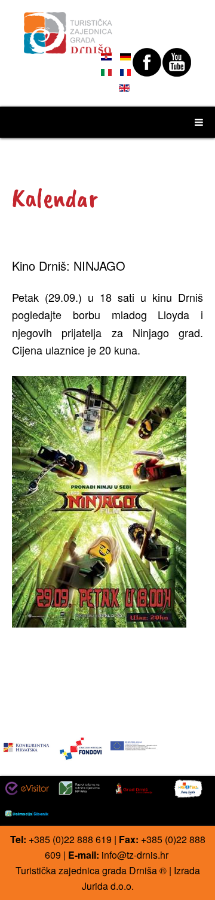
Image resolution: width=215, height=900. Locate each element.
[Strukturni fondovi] (81, 747)
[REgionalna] (27, 744)
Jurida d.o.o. (108, 886)
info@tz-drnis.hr (135, 855)
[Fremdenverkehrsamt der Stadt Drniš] (68, 27)
